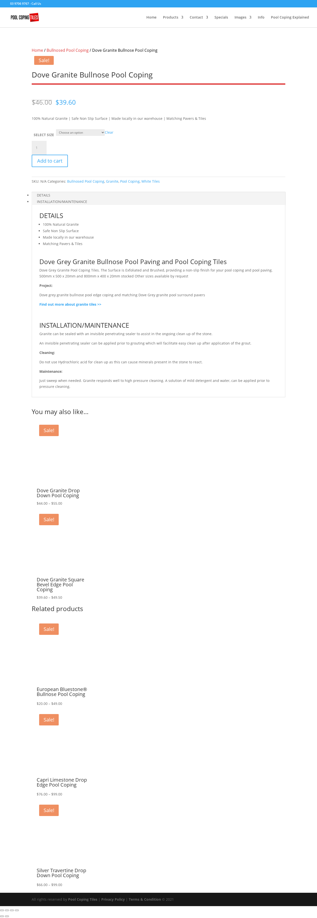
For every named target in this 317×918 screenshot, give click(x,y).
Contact (196, 18)
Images (240, 18)
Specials (221, 18)
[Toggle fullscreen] (7, 910)
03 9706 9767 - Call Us (25, 3)
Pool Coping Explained (290, 18)
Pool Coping (130, 181)
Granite (112, 181)
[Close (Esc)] (17, 910)
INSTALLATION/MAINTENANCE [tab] (62, 201)
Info (261, 18)
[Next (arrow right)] (7, 916)
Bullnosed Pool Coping (68, 50)
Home (151, 18)
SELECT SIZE (44, 134)
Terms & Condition (145, 899)
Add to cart (49, 160)
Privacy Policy (113, 899)
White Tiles (150, 181)
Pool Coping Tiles (82, 899)
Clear (109, 132)
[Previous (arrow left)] (2, 916)
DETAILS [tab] (43, 195)
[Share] (12, 910)
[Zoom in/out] (2, 910)
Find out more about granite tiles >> (70, 304)
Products (170, 18)
